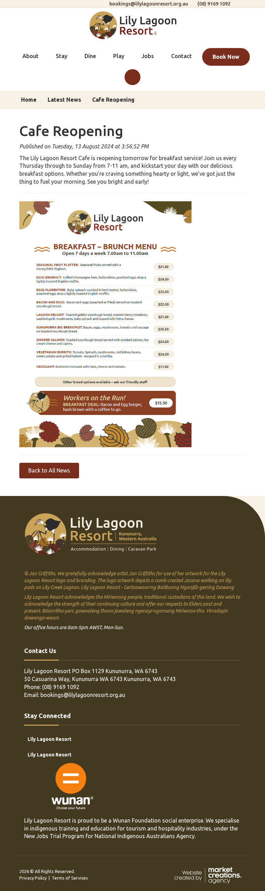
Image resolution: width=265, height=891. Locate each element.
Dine (90, 56)
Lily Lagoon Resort (49, 739)
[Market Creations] (209, 875)
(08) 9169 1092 (213, 4)
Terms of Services (70, 877)
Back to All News (49, 470)
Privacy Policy (33, 877)
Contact (181, 56)
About (30, 56)
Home (29, 100)
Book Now (226, 57)
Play (118, 56)
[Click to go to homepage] (132, 24)
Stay (61, 56)
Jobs (147, 56)
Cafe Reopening (113, 100)
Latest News (64, 100)
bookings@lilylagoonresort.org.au (148, 4)
